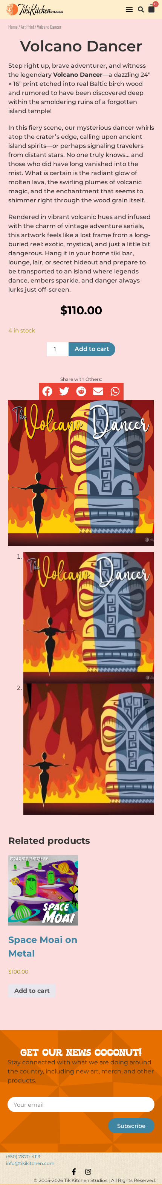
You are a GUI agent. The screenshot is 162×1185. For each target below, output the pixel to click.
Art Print (27, 26)
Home (13, 26)
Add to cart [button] (32, 990)
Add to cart (92, 349)
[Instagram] (88, 1171)
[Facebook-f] (73, 1171)
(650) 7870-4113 (23, 1156)
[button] (129, 9)
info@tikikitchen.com (30, 1163)
